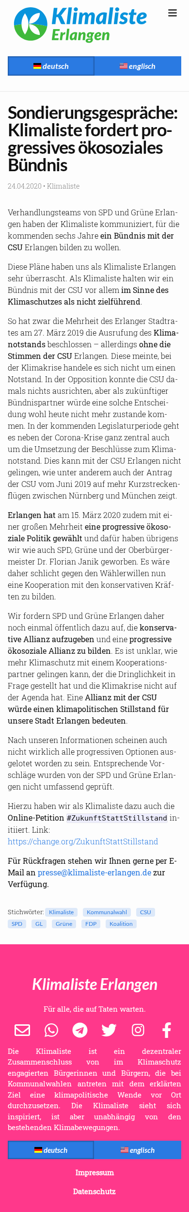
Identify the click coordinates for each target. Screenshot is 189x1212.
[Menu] (172, 13)
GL (39, 923)
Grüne (64, 923)
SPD (17, 923)
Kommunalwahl (107, 912)
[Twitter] (109, 1029)
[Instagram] (138, 1029)
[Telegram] (80, 1029)
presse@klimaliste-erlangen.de (94, 872)
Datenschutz (94, 1191)
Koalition (121, 923)
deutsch (55, 65)
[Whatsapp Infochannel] (51, 1029)
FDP (90, 923)
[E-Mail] (22, 1029)
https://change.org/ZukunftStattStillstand (83, 841)
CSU (145, 912)
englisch (141, 65)
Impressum (95, 1172)
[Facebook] (166, 1029)
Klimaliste (61, 912)
